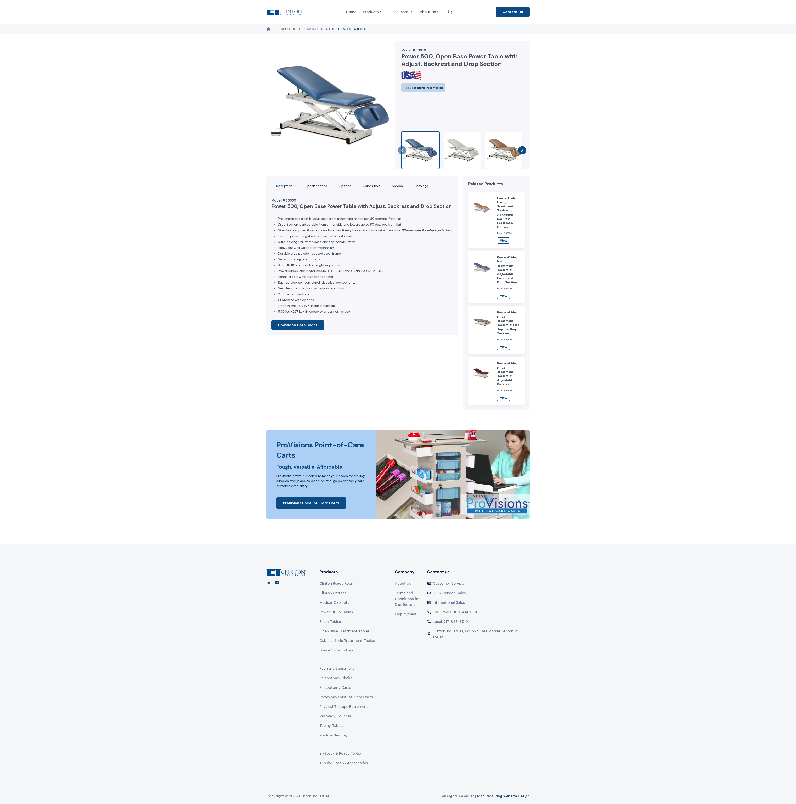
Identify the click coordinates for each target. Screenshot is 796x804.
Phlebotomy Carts (335, 687)
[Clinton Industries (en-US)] (284, 12)
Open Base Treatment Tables (344, 631)
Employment (406, 614)
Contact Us (512, 11)
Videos (397, 186)
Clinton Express (332, 592)
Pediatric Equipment (336, 668)
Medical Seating (333, 735)
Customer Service (448, 583)
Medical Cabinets (334, 602)
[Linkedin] (268, 583)
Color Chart (372, 186)
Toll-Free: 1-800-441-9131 (455, 612)
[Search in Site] (450, 11)
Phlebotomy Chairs (335, 677)
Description (283, 186)
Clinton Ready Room (336, 583)
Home (351, 11)
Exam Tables (330, 621)
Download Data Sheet (297, 325)
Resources (399, 11)
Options (345, 186)
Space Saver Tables (336, 650)
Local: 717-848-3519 (450, 621)
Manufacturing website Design (503, 796)
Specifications (316, 186)
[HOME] (268, 29)
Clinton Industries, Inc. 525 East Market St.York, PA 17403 (476, 634)
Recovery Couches (335, 716)
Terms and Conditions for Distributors (407, 598)
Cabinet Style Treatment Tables (347, 640)
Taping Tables (331, 725)
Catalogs (421, 186)
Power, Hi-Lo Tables (319, 29)
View (503, 240)
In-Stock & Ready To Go (340, 753)
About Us (428, 11)
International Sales (449, 602)
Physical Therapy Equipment (343, 706)
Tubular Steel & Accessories (343, 762)
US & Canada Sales (449, 592)
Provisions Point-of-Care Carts (311, 502)
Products (371, 11)
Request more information (423, 88)
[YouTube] (277, 583)
